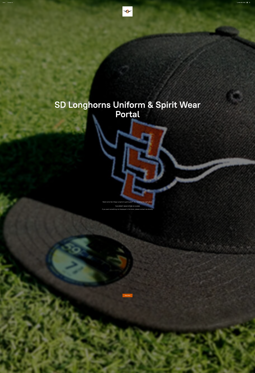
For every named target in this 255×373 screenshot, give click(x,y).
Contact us (10, 2)
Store (4, 2)
